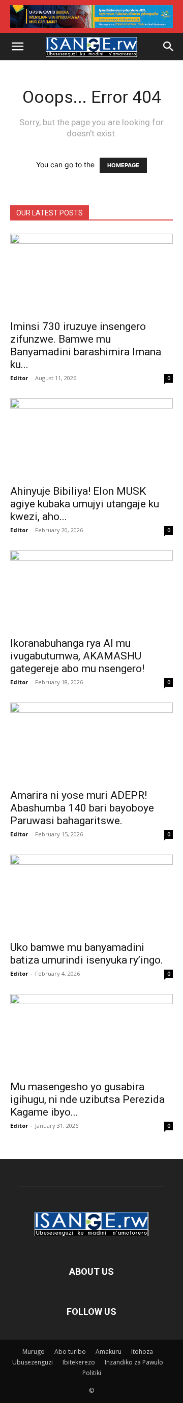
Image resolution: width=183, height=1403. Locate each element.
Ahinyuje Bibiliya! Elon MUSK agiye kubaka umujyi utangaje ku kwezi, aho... (84, 504)
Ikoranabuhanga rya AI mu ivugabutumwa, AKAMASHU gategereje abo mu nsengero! (77, 656)
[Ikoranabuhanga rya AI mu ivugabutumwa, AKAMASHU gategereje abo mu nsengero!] (91, 590)
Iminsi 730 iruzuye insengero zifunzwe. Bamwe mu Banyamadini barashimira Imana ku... (85, 345)
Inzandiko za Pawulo (134, 1362)
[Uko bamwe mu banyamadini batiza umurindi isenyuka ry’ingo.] (91, 895)
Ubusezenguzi (32, 1362)
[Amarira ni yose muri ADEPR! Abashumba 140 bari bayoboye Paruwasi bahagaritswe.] (91, 743)
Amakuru (108, 1351)
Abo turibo (70, 1351)
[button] (17, 46)
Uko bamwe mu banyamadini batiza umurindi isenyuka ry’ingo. (86, 953)
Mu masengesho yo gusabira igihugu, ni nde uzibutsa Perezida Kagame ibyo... (87, 1099)
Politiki (91, 1373)
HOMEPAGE (123, 165)
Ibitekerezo (79, 1362)
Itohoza (142, 1351)
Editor (19, 378)
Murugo (33, 1351)
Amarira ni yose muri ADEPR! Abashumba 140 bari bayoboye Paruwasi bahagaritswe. (82, 808)
